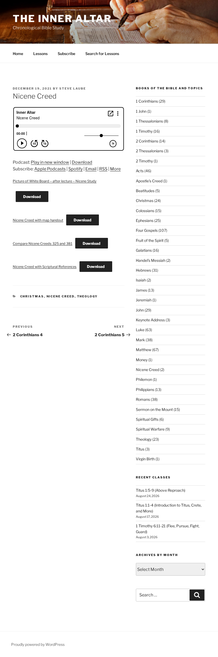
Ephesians (144, 220)
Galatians (144, 250)
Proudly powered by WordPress (38, 644)
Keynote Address (150, 320)
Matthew (143, 349)
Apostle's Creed (149, 181)
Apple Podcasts (50, 168)
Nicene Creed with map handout (38, 220)
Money (142, 359)
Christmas (32, 296)
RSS (103, 168)
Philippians (145, 389)
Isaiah (141, 280)
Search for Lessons (102, 53)
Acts (140, 171)
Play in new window (50, 162)
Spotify (75, 168)
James (141, 290)
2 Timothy (144, 161)
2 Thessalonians (149, 151)
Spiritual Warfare (150, 429)
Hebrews (143, 270)
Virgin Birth (145, 459)
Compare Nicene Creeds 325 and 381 (42, 244)
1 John (141, 111)
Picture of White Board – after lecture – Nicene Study (55, 181)
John (140, 310)
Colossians (145, 210)
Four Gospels (147, 230)
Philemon (144, 379)
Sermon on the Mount (154, 409)
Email (91, 168)
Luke (140, 329)
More (115, 168)
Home (18, 53)
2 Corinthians (147, 141)
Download (82, 162)
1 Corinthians (147, 101)
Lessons (40, 53)
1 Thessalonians (149, 121)
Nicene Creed (61, 296)
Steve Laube (72, 88)
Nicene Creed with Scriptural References (45, 267)
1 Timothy (144, 131)
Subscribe (66, 53)
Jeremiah (144, 300)
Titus (140, 449)
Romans (143, 399)
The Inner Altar (62, 18)
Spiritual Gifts (147, 419)
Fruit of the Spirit (150, 240)
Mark (140, 340)
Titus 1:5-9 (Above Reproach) (160, 490)
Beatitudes (145, 190)
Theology (87, 296)
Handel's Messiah (150, 260)
